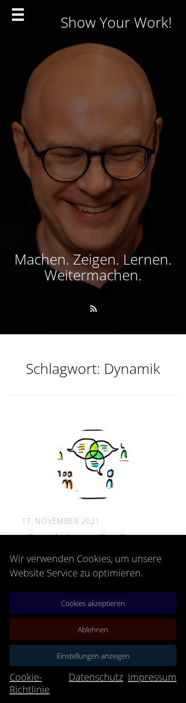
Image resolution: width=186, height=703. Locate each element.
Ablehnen (93, 629)
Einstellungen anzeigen (93, 655)
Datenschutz (96, 677)
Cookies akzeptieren (93, 603)
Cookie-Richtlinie (30, 683)
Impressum (152, 677)
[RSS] (93, 308)
